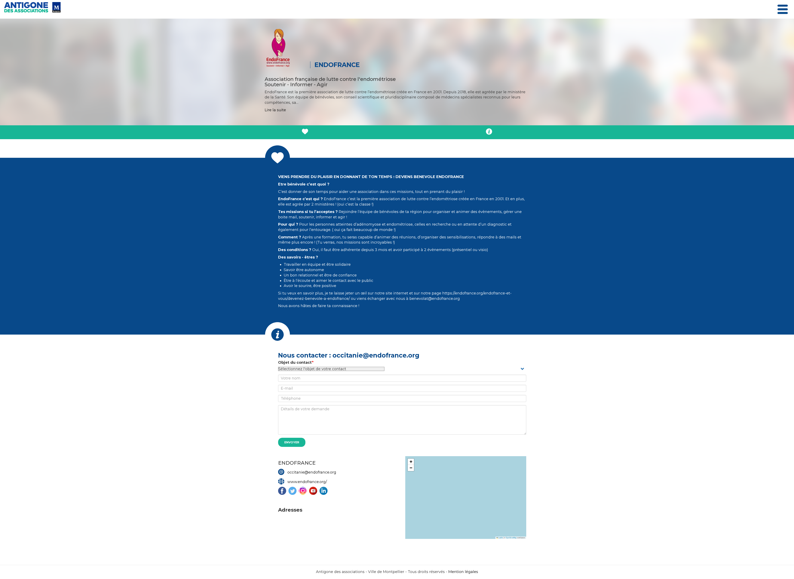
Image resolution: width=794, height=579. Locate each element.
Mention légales (463, 571)
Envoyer (291, 442)
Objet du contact (295, 362)
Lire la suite (275, 110)
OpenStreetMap (511, 537)
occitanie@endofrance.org (311, 472)
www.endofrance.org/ (307, 482)
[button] (411, 462)
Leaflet (500, 537)
